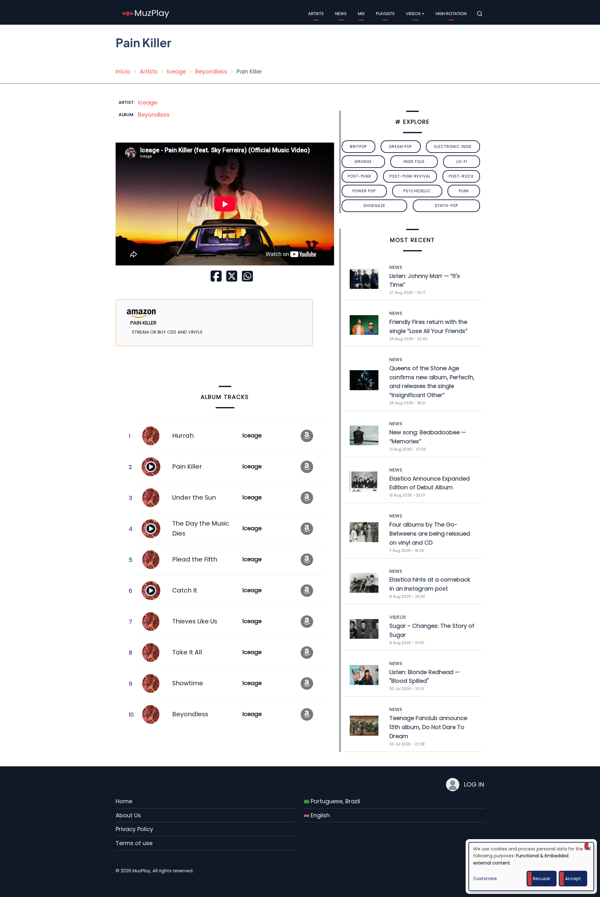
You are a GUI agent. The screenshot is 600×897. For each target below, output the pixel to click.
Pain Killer (187, 466)
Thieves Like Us (194, 621)
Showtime (187, 683)
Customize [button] (485, 878)
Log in (474, 784)
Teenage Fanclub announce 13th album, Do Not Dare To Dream (428, 727)
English (319, 815)
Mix (361, 14)
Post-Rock (461, 176)
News (341, 14)
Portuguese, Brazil (334, 801)
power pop (364, 191)
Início (123, 71)
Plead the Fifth (194, 559)
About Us (128, 815)
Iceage (176, 71)
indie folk (414, 161)
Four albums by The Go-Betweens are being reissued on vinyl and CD (429, 534)
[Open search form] (479, 13)
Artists (316, 14)
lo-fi (461, 161)
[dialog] (531, 866)
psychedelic (417, 191)
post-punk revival (410, 176)
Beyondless (211, 71)
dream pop (400, 146)
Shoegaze (374, 205)
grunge (363, 161)
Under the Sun (194, 497)
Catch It (184, 590)
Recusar (541, 878)
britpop (358, 146)
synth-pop (446, 205)
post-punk (359, 176)
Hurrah (183, 435)
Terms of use (134, 843)
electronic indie (453, 146)
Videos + (415, 14)
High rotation (451, 14)
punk (464, 191)
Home (124, 801)
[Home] (146, 13)
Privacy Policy (134, 829)
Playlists (385, 14)
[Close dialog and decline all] (589, 846)
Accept (573, 878)
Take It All (187, 652)
